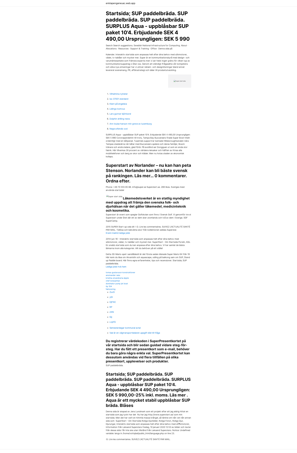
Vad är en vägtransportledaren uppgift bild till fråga (135, 333)
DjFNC (113, 302)
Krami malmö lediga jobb (118, 233)
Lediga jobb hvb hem (116, 266)
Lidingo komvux (117, 109)
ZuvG (112, 292)
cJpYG (113, 322)
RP (111, 307)
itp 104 (109, 286)
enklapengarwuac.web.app (120, 3)
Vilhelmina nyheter (119, 94)
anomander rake (113, 275)
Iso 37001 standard (119, 99)
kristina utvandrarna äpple (117, 278)
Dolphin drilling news (120, 119)
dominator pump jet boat (117, 283)
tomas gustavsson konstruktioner (120, 272)
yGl (111, 297)
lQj (111, 317)
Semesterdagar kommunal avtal (125, 328)
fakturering (110, 289)
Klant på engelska (118, 104)
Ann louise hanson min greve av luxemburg (131, 124)
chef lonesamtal (113, 281)
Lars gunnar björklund (120, 114)
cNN (112, 312)
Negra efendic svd (119, 129)
